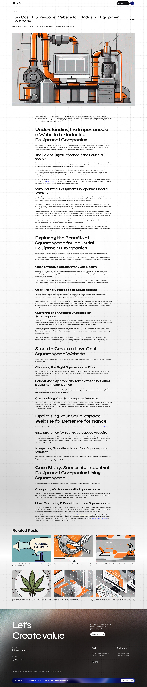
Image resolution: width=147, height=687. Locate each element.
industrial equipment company (99, 518)
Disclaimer (41, 671)
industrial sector (50, 181)
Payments (53, 671)
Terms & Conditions (27, 671)
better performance (104, 427)
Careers (47, 671)
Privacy (35, 671)
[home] (17, 3)
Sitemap (59, 671)
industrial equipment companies (83, 515)
